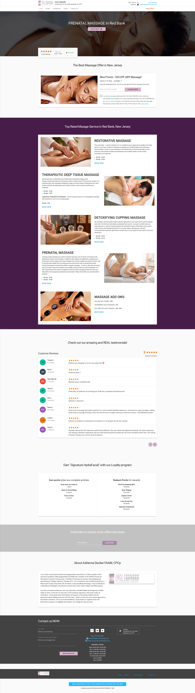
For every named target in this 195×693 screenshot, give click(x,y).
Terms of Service (110, 101)
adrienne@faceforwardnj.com (148, 4)
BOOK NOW (46, 207)
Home (41, 8)
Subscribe (109, 543)
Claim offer (133, 89)
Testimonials (57, 8)
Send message (69, 653)
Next (160, 91)
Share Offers (150, 8)
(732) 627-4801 (152, 2)
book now (97, 29)
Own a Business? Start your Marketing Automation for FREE (97, 684)
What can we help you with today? (47, 637)
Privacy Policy (144, 103)
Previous (35, 91)
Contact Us (74, 8)
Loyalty (65, 8)
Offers (48, 8)
